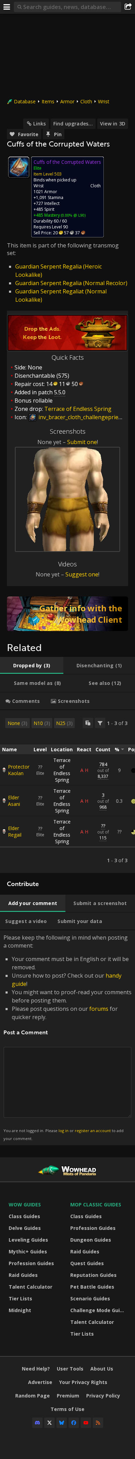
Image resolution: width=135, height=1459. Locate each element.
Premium (68, 1395)
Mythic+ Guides (28, 1251)
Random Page (32, 1395)
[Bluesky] (61, 1423)
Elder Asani (14, 800)
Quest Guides (87, 1263)
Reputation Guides (93, 1275)
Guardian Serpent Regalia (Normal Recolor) (71, 283)
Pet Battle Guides (92, 1286)
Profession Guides (31, 1263)
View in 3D (112, 123)
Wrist (103, 101)
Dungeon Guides (90, 1239)
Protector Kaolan (18, 769)
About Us (101, 1368)
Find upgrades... (73, 123)
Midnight (20, 1310)
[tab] (31, 665)
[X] (49, 1423)
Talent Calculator (30, 1286)
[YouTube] (86, 1423)
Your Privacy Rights (83, 1382)
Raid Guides (23, 1275)
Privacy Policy (103, 1395)
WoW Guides (25, 1204)
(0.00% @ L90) (73, 215)
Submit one (82, 442)
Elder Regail (14, 831)
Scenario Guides (90, 1298)
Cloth (86, 101)
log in (63, 1130)
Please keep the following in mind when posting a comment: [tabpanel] (67, 1037)
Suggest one (81, 574)
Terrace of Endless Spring (62, 770)
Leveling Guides (28, 1239)
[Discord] (37, 1423)
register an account (93, 1130)
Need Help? (36, 1368)
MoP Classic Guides (95, 1204)
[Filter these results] (100, 723)
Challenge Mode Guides (99, 1310)
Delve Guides (25, 1228)
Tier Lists (20, 1298)
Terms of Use (67, 1409)
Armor (67, 101)
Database (25, 101)
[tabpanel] (67, 791)
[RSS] (98, 1423)
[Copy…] (88, 723)
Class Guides (24, 1216)
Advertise (40, 1382)
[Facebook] (74, 1423)
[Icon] (18, 167)
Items (48, 101)
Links (39, 123)
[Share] (128, 7)
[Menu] (7, 7)
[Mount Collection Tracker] (67, 613)
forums (98, 1009)
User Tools (70, 1368)
